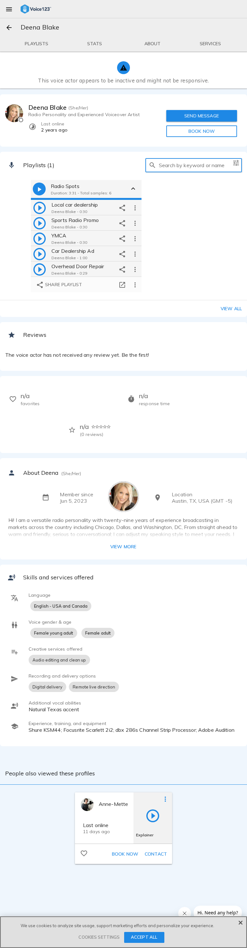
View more (123, 547)
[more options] (135, 207)
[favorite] (84, 853)
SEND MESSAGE (201, 116)
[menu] (9, 9)
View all (231, 309)
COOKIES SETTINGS (99, 937)
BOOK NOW (201, 131)
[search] (152, 165)
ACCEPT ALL (144, 937)
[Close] (240, 922)
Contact (156, 854)
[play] (39, 207)
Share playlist (63, 284)
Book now (125, 854)
